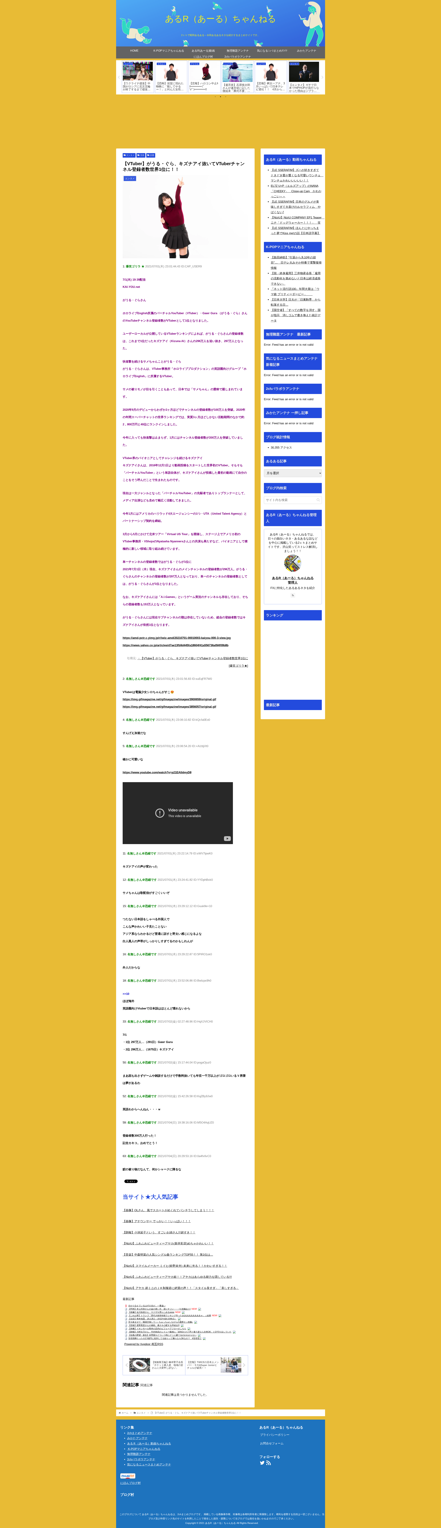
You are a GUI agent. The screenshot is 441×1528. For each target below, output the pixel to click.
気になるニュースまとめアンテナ (149, 1464)
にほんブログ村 (130, 1483)
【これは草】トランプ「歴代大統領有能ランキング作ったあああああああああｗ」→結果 (169, 1315)
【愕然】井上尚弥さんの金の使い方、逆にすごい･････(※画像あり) (159, 1309)
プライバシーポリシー (274, 1434)
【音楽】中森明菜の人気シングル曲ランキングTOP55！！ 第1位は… (168, 1254)
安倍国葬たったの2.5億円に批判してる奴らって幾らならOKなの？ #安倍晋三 (165, 1338)
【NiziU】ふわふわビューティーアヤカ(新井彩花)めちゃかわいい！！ (168, 1243)
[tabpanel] (138, 77)
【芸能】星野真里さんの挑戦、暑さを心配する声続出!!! (154, 1325)
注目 (142, 155)
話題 (152, 155)
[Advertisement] (220, 123)
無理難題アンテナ (139, 1454)
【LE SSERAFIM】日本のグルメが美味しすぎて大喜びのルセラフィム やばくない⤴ (296, 207)
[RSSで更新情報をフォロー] (293, 595)
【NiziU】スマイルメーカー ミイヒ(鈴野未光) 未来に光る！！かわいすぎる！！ (175, 1266)
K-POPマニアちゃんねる (143, 1449)
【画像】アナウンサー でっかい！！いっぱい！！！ (157, 1221)
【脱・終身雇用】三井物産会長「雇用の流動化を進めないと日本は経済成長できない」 (296, 278)
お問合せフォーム (272, 1443)
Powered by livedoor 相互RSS (143, 1344)
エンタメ (130, 155)
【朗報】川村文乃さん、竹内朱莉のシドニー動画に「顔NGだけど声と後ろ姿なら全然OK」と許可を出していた (180, 1332)
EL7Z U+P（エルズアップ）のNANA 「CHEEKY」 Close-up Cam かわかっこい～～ (296, 191)
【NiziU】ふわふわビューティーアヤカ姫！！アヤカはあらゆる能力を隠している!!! (177, 1277)
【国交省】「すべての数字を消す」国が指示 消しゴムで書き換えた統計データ (296, 315)
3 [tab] (225, 96)
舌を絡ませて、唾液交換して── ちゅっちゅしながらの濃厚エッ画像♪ (160, 1322)
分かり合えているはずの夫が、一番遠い (147, 1306)
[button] (318, 500)
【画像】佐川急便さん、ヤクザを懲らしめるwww (151, 1312)
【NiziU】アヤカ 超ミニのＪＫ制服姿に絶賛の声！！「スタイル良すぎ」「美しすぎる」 (181, 1288)
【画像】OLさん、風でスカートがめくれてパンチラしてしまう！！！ (168, 1210)
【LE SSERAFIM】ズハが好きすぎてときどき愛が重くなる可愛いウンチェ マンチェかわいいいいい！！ (297, 175)
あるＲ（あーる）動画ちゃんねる (149, 1443)
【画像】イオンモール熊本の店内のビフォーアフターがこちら (157, 1328)
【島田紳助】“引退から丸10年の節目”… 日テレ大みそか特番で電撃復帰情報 (296, 263)
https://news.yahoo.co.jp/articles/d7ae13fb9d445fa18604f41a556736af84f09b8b (175, 645)
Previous (118, 77)
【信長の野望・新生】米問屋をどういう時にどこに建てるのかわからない (162, 1335)
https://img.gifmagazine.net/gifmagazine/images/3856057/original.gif (169, 706)
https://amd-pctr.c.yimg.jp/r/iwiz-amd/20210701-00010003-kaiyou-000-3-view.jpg (177, 638)
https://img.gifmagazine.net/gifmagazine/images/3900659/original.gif (169, 699)
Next (322, 77)
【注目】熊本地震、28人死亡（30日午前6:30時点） (152, 1319)
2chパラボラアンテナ (141, 1459)
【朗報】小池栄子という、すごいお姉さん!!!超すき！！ (159, 1232)
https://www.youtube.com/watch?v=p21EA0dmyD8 (157, 772)
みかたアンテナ (137, 1438)
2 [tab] (220, 96)
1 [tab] (215, 96)
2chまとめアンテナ (139, 1433)
